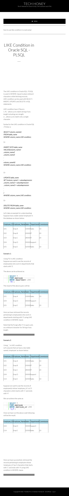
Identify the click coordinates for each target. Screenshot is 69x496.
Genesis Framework (38, 491)
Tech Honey (34, 4)
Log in (54, 491)
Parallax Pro (27, 491)
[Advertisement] (19, 78)
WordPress (48, 491)
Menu (36, 21)
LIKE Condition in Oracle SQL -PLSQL (19, 50)
